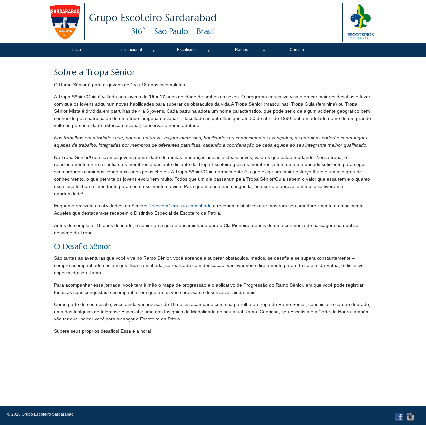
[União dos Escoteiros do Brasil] (360, 38)
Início (76, 49)
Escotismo (186, 49)
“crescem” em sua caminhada (180, 205)
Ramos (241, 49)
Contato (297, 49)
